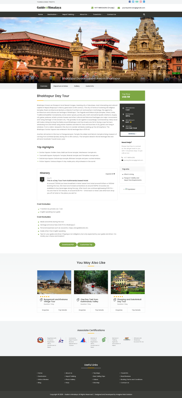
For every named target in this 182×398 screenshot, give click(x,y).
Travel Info (97, 14)
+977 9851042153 (129, 158)
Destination (51, 14)
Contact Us (111, 14)
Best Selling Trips (99, 376)
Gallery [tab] (77, 86)
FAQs (67, 383)
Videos (95, 379)
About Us (83, 14)
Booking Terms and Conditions (131, 379)
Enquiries (45, 310)
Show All (132, 134)
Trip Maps (96, 373)
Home (40, 14)
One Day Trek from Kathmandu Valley (89, 300)
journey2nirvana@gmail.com (133, 8)
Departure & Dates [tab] (61, 86)
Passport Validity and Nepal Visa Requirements (133, 179)
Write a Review (43, 379)
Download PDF (68, 244)
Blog (39, 383)
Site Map (96, 383)
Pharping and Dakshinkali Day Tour (129, 300)
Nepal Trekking (68, 14)
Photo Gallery (70, 379)
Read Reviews (126, 376)
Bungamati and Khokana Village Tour (56, 300)
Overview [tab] (43, 86)
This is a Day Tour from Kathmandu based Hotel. (67, 179)
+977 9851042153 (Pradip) (104, 8)
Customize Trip (86, 244)
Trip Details (62, 310)
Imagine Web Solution (124, 394)
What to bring (129, 174)
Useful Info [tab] (90, 86)
